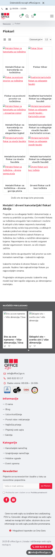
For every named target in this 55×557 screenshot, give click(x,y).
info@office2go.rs (16, 373)
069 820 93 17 (15, 378)
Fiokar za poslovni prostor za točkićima (14, 98)
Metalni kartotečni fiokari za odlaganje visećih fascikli (40, 159)
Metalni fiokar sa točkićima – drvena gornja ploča (15, 188)
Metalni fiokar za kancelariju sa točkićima (14, 70)
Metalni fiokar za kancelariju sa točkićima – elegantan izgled (14, 129)
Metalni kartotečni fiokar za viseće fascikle (14, 159)
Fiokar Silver (40, 67)
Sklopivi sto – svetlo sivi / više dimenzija (39, 339)
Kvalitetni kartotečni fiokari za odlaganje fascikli (40, 98)
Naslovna (7, 24)
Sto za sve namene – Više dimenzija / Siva (13, 339)
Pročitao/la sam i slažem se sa (26, 492)
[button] (26, 350)
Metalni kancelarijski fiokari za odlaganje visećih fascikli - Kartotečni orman (40, 129)
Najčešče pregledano (15, 305)
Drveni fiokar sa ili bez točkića (40, 187)
